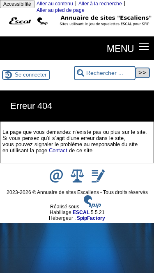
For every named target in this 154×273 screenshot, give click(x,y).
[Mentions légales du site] (77, 181)
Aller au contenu (55, 4)
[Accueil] (77, 27)
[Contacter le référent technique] (56, 181)
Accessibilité (17, 4)
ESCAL (81, 212)
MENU (120, 47)
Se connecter (30, 75)
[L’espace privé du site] (98, 181)
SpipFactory (91, 218)
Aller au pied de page (61, 10)
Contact (58, 150)
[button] (144, 46)
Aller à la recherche (100, 4)
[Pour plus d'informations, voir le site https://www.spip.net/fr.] (92, 207)
